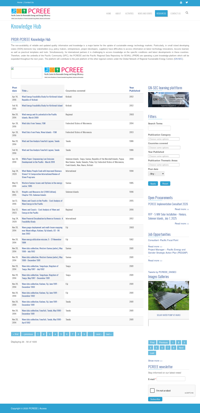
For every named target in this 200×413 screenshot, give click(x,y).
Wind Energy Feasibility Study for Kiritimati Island (42, 105)
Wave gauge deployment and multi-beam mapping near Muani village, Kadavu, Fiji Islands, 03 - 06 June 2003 (42, 230)
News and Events (145, 13)
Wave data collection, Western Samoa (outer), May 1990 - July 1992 (42, 250)
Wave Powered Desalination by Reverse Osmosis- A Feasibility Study (42, 220)
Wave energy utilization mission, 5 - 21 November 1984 (41, 241)
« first (15, 334)
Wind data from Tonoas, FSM (33, 123)
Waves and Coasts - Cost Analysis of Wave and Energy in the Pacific (41, 211)
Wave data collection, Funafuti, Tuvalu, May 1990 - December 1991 (42, 312)
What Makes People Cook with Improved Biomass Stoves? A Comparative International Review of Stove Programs (42, 174)
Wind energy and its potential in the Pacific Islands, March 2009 (39, 116)
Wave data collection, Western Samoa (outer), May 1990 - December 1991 (42, 258)
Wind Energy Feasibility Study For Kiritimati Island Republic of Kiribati (42, 98)
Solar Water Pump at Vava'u (168, 315)
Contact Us (29, 2)
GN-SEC (178, 59)
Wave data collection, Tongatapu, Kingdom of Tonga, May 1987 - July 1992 (40, 267)
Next (181, 347)
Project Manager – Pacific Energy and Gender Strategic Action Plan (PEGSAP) (168, 251)
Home (19, 2)
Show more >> (155, 360)
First (152, 342)
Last (152, 352)
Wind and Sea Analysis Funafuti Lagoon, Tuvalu (40, 150)
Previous (163, 342)
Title (24, 90)
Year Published (134, 89)
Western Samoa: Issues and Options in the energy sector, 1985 (42, 184)
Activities (129, 13)
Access (43, 408)
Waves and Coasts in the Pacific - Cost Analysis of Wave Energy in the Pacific (42, 202)
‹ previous (28, 334)
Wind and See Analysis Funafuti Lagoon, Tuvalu (40, 141)
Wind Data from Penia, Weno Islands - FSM (39, 132)
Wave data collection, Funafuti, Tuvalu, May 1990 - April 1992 (42, 321)
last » (109, 334)
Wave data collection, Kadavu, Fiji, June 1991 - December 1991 (40, 303)
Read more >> (182, 209)
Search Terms (155, 123)
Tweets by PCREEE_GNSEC (162, 272)
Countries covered (158, 143)
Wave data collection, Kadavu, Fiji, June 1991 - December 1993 (40, 285)
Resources (161, 13)
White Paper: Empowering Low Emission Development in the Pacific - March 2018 (38, 160)
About (118, 13)
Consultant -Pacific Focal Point (163, 240)
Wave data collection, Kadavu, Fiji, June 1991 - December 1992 (40, 294)
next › (99, 334)
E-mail (152, 379)
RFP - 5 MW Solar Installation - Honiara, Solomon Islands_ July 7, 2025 (167, 216)
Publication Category (159, 134)
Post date (14, 89)
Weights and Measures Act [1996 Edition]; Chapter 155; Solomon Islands (39, 193)
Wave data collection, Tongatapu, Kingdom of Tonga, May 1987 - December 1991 (40, 276)
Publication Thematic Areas (163, 160)
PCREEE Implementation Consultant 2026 (168, 204)
